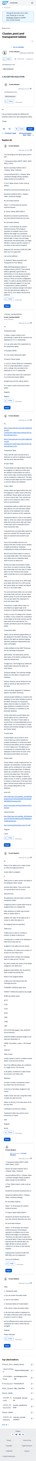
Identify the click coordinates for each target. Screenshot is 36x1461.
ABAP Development (8, 69)
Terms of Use (27, 1440)
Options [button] (32, 41)
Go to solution (18, 47)
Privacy (9, 1440)
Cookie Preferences (9, 1456)
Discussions (7, 7)
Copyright (9, 1445)
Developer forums (12, 18)
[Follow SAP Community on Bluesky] (16, 1434)
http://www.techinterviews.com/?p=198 (17, 825)
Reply (7, 306)
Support (27, 1451)
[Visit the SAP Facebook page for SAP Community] (13, 1434)
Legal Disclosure (27, 1445)
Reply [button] (30, 129)
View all (4, 1425)
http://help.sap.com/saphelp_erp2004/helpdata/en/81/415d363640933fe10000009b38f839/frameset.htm (18, 799)
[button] (3, 59)
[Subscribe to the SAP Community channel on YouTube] (20, 1434)
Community (14, 3)
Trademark (9, 1451)
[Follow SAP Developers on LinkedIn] (23, 1434)
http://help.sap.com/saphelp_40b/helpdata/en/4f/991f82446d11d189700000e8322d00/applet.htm (18, 819)
